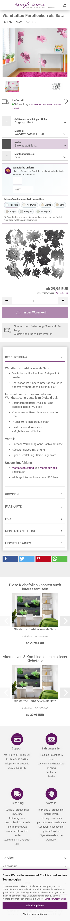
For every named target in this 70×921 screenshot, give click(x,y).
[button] (7, 301)
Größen (12, 494)
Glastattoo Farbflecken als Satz (35, 629)
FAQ (8, 519)
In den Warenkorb (35, 312)
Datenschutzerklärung (55, 899)
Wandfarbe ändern (23, 167)
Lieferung (17, 803)
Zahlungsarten (51, 748)
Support (17, 748)
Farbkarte (13, 506)
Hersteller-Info (18, 543)
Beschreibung (16, 357)
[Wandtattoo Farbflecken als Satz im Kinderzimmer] (35, 52)
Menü (5, 5)
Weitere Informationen (35, 914)
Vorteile (51, 803)
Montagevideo (48, 468)
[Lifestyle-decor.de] (35, 5)
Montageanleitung (23, 468)
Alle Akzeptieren (35, 905)
